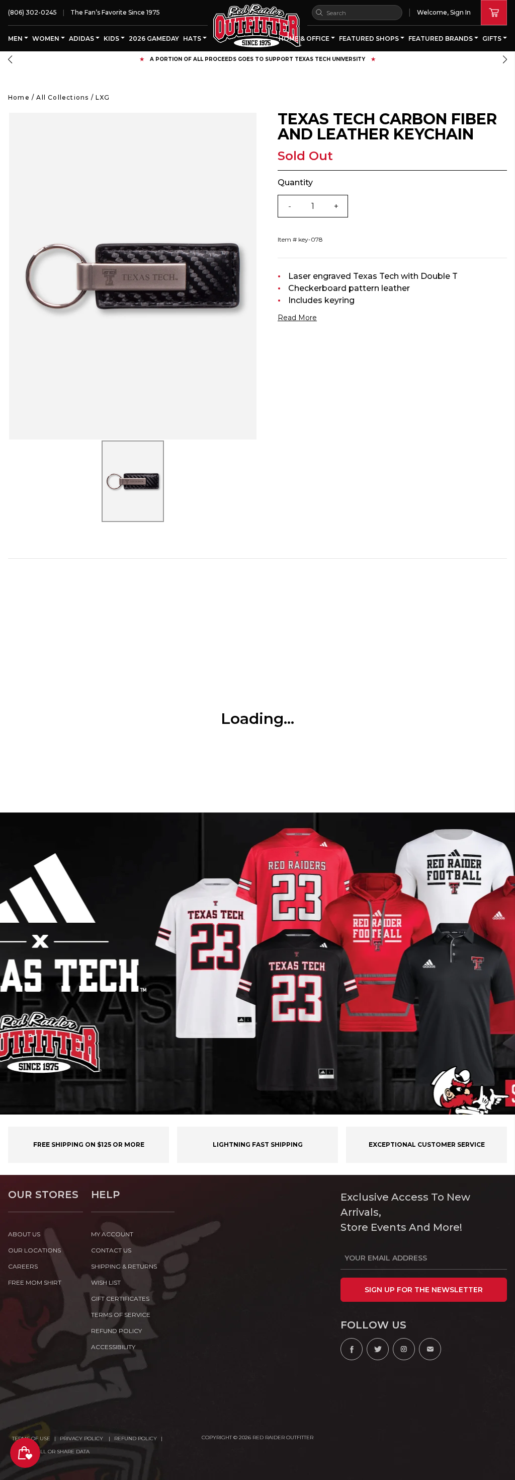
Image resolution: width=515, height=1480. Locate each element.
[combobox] (357, 12)
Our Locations (34, 1250)
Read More (297, 317)
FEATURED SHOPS (369, 38)
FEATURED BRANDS (441, 38)
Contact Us (111, 1250)
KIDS (112, 38)
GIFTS (492, 38)
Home (19, 97)
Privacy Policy (82, 1438)
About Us (24, 1234)
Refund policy (116, 1331)
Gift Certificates (120, 1298)
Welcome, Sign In (444, 12)
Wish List (106, 1282)
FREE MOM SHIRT (34, 1282)
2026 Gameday (154, 38)
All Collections (62, 97)
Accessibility (113, 1347)
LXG (103, 97)
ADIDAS (82, 38)
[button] (10, 59)
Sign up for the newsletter (424, 1289)
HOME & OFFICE (305, 38)
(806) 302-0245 (32, 12)
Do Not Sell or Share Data (51, 1451)
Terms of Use (31, 1438)
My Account (112, 1234)
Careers (23, 1266)
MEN (16, 38)
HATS (193, 38)
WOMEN (46, 38)
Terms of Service (120, 1314)
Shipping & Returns (124, 1266)
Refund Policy (135, 1438)
